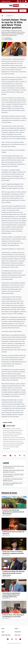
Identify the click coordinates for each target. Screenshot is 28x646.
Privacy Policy (18, 631)
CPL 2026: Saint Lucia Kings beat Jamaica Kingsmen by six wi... (13, 479)
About (3, 628)
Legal (3, 631)
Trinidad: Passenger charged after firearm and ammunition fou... (13, 475)
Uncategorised (9, 15)
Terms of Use (17, 635)
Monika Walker (8, 37)
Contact (16, 628)
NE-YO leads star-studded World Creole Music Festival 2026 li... (12, 484)
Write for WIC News (6, 635)
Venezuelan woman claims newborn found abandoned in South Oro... (13, 471)
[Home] (2, 15)
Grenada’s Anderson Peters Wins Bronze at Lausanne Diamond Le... (13, 467)
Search (22, 10)
